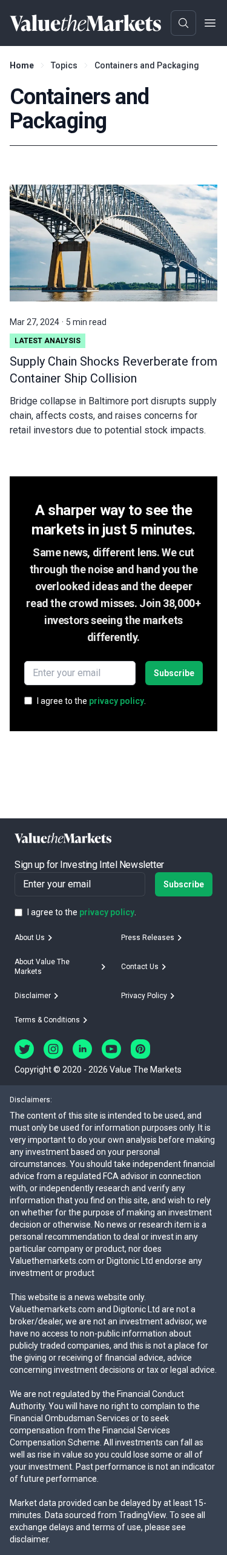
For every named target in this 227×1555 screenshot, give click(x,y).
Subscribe (174, 673)
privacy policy (116, 701)
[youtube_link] (111, 1049)
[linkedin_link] (82, 1049)
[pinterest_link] (140, 1049)
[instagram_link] (53, 1049)
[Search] (183, 23)
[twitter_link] (24, 1049)
